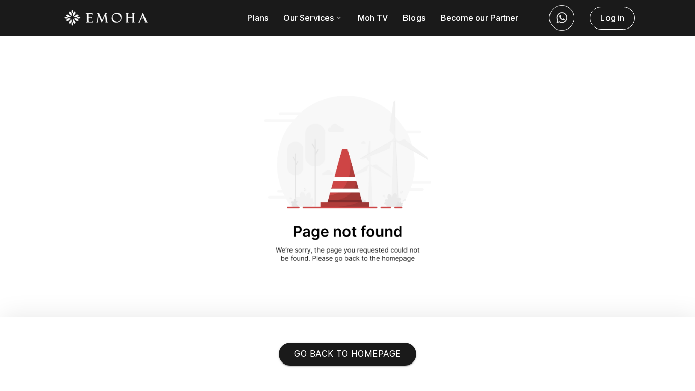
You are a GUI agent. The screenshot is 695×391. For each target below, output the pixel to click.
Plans (257, 18)
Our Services (309, 18)
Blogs (414, 18)
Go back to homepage (347, 354)
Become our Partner (480, 18)
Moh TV (373, 18)
